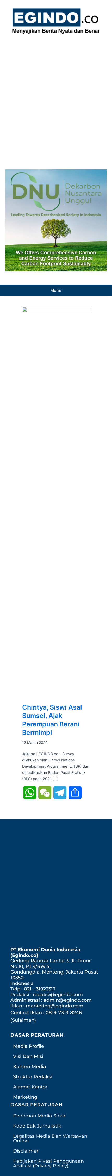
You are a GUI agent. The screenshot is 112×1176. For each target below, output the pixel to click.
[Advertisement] (56, 100)
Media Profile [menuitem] (28, 1046)
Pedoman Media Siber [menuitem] (39, 1116)
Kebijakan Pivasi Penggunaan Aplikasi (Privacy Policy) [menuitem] (48, 1163)
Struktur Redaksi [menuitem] (32, 1077)
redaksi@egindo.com (58, 995)
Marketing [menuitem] (25, 1097)
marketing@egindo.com (54, 1006)
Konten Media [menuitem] (29, 1066)
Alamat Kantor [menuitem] (30, 1087)
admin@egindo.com (67, 1000)
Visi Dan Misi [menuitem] (28, 1056)
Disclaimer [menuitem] (25, 1151)
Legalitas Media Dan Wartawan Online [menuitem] (50, 1138)
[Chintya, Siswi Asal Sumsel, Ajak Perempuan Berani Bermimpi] (56, 502)
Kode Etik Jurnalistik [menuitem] (37, 1126)
